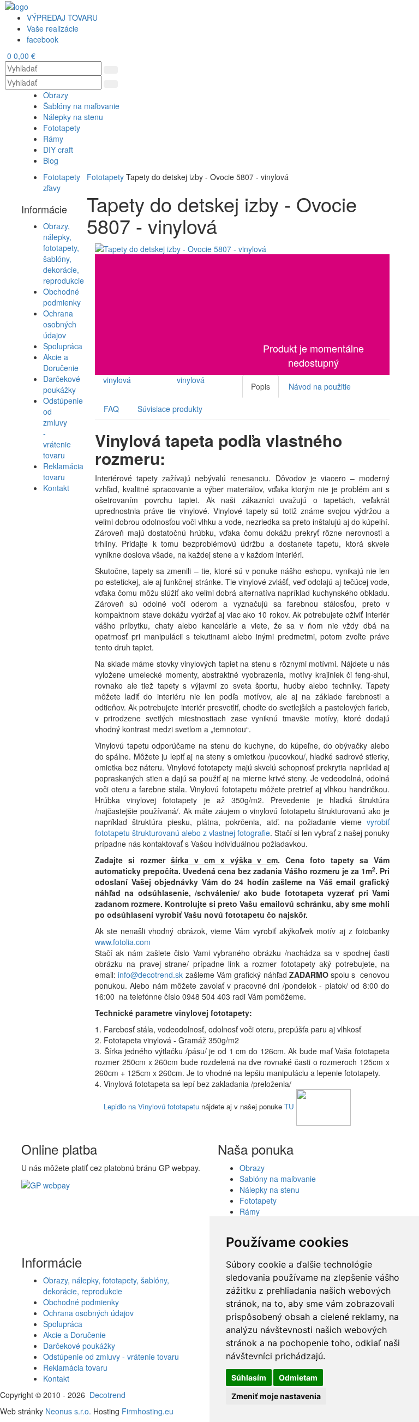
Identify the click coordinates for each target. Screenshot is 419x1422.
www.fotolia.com (124, 941)
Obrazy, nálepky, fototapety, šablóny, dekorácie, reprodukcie (63, 253)
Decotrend (107, 1394)
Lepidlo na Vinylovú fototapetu (151, 1106)
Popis (260, 386)
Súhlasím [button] (248, 1377)
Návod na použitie (320, 386)
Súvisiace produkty (169, 408)
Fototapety (105, 176)
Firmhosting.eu (147, 1411)
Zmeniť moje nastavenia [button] (276, 1396)
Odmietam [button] (298, 1377)
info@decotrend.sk (150, 974)
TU (289, 1106)
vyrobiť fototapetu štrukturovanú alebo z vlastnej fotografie (242, 827)
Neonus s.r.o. (68, 1411)
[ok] (111, 70)
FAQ (111, 408)
